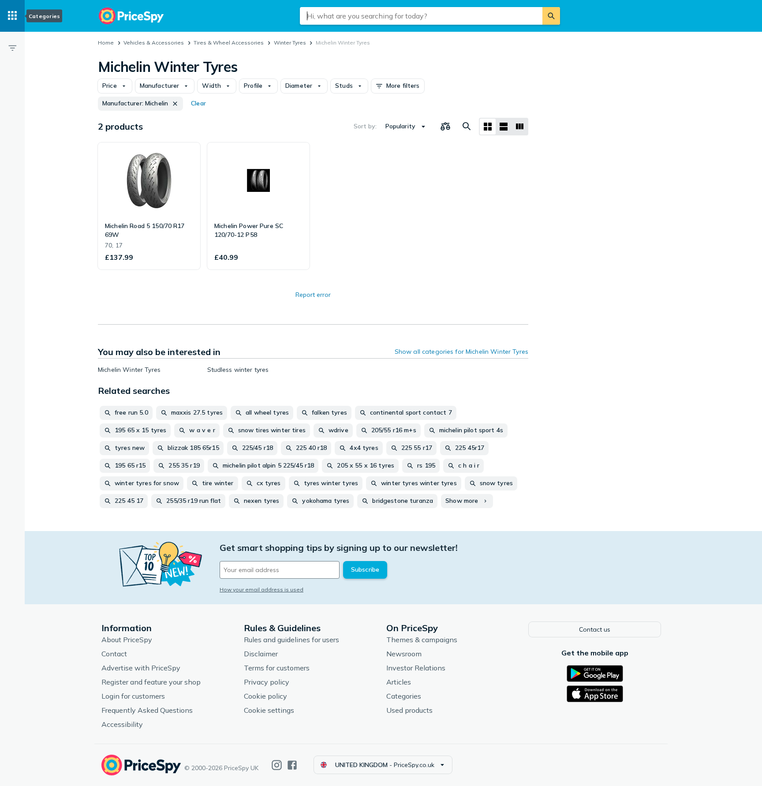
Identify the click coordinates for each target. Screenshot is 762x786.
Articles (398, 681)
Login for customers (133, 696)
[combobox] (421, 16)
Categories (403, 696)
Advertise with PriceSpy (140, 667)
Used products (409, 710)
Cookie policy (265, 696)
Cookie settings (269, 710)
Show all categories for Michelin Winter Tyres (461, 352)
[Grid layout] (488, 127)
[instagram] (277, 765)
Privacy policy (266, 681)
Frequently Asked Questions (147, 710)
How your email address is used (261, 589)
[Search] (551, 16)
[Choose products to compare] (445, 127)
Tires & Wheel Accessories (229, 42)
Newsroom (404, 653)
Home (106, 42)
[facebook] (292, 765)
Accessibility (122, 724)
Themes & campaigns (421, 639)
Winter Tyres (290, 42)
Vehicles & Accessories (153, 42)
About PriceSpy (126, 639)
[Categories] (12, 16)
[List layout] (504, 127)
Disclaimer (261, 653)
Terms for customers (277, 667)
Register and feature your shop (151, 681)
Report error (313, 295)
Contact (114, 653)
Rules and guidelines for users (291, 639)
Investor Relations (415, 667)
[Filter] (12, 47)
